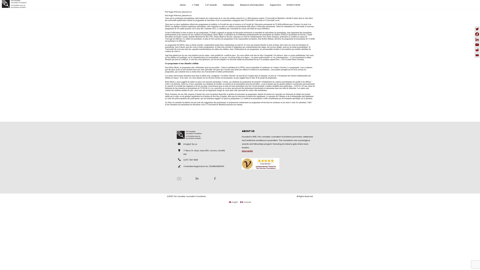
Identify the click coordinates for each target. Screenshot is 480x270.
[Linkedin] (477, 39)
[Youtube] (477, 44)
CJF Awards (211, 5)
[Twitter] (477, 29)
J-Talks (195, 5)
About (183, 5)
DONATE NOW (293, 5)
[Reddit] (477, 50)
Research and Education (252, 5)
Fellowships (228, 5)
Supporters (275, 5)
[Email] (477, 55)
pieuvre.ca (187, 11)
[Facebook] (477, 34)
